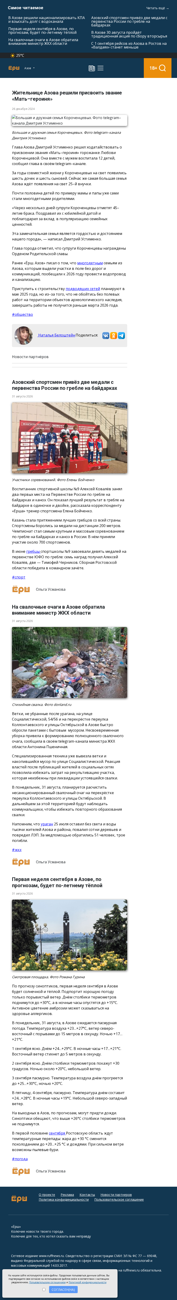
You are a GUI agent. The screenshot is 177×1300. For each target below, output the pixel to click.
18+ (153, 68)
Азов (28, 68)
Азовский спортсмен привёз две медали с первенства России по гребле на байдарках (129, 21)
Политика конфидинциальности (64, 1199)
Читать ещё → (157, 8)
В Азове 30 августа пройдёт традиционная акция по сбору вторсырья (129, 34)
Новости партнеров (116, 1194)
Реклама (67, 1194)
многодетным (90, 262)
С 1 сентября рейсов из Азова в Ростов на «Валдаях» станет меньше (129, 45)
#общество (22, 314)
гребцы (33, 551)
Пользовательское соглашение (119, 1199)
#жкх (16, 849)
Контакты (87, 1194)
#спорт (18, 577)
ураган (47, 824)
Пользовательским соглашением (47, 1282)
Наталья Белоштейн (56, 335)
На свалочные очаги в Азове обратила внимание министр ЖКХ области (43, 41)
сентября (57, 1133)
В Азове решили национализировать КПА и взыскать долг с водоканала (46, 19)
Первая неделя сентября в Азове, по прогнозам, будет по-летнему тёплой (42, 30)
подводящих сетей (83, 288)
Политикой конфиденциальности (87, 1282)
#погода (20, 1158)
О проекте (47, 1194)
